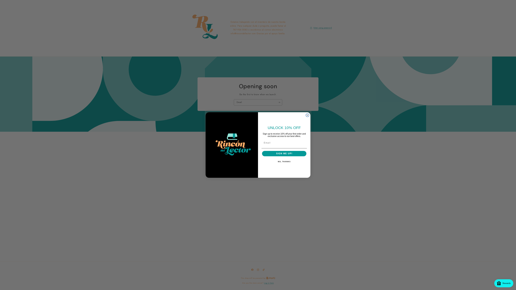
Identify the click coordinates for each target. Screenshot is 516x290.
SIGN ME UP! (284, 153)
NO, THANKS (284, 162)
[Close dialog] (307, 115)
